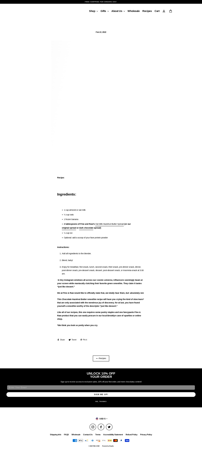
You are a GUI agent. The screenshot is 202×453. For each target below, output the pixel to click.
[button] (96, 10)
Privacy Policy (146, 435)
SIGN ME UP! (101, 394)
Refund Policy (131, 435)
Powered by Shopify (108, 446)
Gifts (103, 11)
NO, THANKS (101, 401)
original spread (69, 228)
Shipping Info (55, 435)
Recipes (147, 11)
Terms (98, 435)
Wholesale (134, 11)
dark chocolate (86, 228)
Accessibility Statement (113, 435)
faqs (66, 435)
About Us (116, 11)
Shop (92, 11)
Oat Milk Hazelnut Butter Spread (109, 224)
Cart (157, 11)
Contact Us (88, 435)
